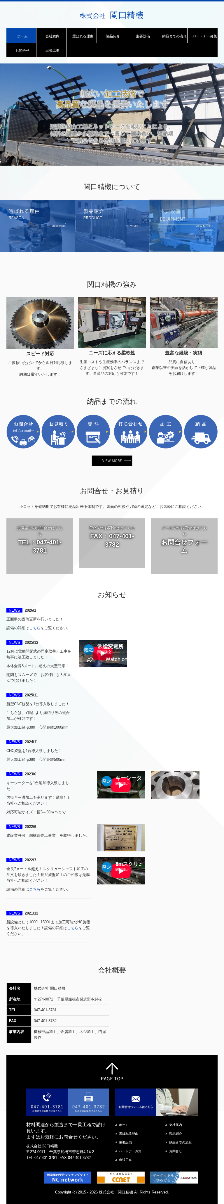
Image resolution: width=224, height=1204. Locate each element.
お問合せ (22, 51)
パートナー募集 (204, 36)
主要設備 (143, 36)
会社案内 (53, 36)
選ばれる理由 (82, 36)
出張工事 (53, 51)
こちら (35, 666)
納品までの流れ (174, 36)
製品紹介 (113, 36)
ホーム (22, 36)
